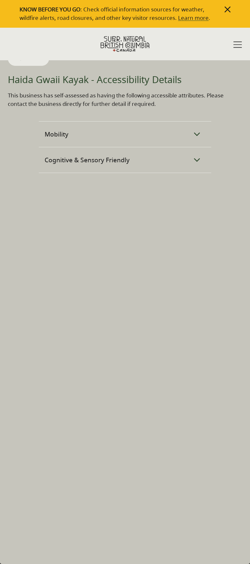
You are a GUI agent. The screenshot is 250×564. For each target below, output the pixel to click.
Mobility (56, 134)
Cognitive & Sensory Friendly (87, 160)
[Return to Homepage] (125, 44)
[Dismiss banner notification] (227, 9)
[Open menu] (237, 44)
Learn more (193, 18)
